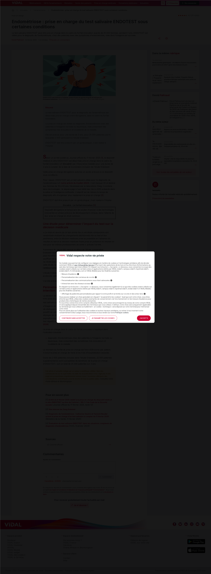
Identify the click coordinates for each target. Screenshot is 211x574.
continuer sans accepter (73, 318)
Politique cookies (122, 313)
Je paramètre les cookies (103, 318)
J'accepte (143, 318)
